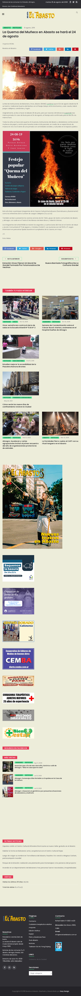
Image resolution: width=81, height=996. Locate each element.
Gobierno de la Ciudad (38, 959)
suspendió (68, 113)
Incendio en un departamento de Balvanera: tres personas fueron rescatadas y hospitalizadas (39, 868)
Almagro (46, 322)
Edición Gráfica (34, 931)
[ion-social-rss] (76, 2)
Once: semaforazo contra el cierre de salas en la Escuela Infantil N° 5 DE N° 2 (19, 326)
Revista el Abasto (9, 48)
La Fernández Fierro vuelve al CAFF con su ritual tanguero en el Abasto (60, 442)
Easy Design (64, 991)
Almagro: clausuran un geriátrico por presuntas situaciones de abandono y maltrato (38, 792)
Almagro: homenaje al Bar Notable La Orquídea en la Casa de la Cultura (38, 779)
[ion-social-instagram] (9, 967)
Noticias (17, 28)
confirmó (50, 104)
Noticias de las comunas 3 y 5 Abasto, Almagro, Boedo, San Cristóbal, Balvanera (19, 4)
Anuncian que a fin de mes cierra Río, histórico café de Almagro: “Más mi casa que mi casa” (36, 767)
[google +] (60, 49)
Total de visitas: (9, 887)
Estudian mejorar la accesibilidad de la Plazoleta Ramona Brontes (19, 365)
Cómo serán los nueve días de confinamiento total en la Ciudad (17, 405)
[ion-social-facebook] (70, 2)
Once (15, 322)
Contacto (32, 921)
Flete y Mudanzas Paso (37, 937)
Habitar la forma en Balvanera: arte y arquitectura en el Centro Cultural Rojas (33, 851)
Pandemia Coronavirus (22, 397)
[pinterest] (75, 49)
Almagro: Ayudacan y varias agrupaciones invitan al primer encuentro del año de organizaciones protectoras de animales (21, 444)
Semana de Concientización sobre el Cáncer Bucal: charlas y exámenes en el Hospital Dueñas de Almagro (59, 327)
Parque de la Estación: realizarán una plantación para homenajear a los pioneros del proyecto (39, 863)
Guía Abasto (33, 940)
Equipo (31, 934)
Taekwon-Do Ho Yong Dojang (40, 947)
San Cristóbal (18, 361)
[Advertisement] (40, 818)
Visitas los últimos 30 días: (13, 882)
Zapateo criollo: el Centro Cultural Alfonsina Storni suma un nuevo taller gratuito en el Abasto (39, 846)
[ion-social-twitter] (73, 2)
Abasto (7, 28)
